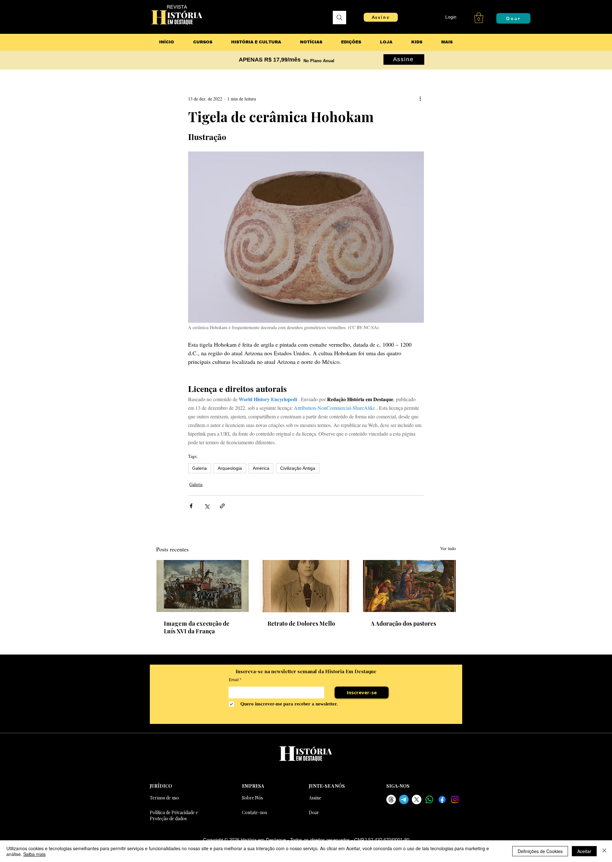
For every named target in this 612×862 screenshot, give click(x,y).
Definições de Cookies (540, 851)
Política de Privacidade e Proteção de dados (174, 815)
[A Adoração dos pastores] (409, 586)
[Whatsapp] (429, 799)
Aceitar (584, 851)
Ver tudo (448, 548)
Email (234, 680)
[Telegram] (404, 799)
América (261, 468)
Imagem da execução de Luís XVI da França (196, 627)
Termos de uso (164, 798)
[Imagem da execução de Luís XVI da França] (202, 586)
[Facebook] (442, 799)
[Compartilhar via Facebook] (191, 506)
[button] (478, 17)
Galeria (199, 468)
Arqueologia (230, 468)
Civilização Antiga (297, 468)
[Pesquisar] (339, 17)
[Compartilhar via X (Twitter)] (207, 506)
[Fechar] (604, 851)
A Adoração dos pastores (403, 623)
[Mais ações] (420, 98)
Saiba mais (34, 854)
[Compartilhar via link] (222, 506)
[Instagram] (455, 799)
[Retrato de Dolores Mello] (306, 586)
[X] (416, 799)
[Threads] (391, 799)
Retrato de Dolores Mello (301, 623)
